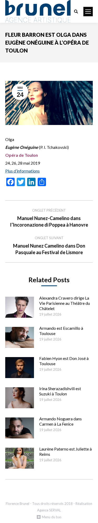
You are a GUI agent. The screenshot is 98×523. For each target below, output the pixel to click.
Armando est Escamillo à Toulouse (61, 331)
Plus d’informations (22, 170)
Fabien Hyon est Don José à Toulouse (64, 361)
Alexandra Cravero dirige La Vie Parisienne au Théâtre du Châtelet (64, 303)
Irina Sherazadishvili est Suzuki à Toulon (60, 391)
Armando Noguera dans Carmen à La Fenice (60, 421)
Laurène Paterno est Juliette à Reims (65, 451)
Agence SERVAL (49, 510)
